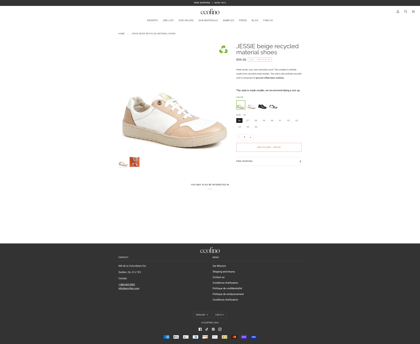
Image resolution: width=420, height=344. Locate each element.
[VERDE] (273, 104)
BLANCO (251, 104)
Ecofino (208, 323)
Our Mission (219, 266)
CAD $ (218, 315)
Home (121, 33)
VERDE (273, 104)
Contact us (219, 277)
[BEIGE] (240, 104)
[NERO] (262, 104)
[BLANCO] (251, 104)
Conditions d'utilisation (225, 282)
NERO (262, 104)
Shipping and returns (224, 271)
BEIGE (240, 104)
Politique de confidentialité (227, 288)
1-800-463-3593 (126, 284)
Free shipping (244, 161)
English (201, 315)
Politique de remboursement (228, 294)
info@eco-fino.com (128, 288)
